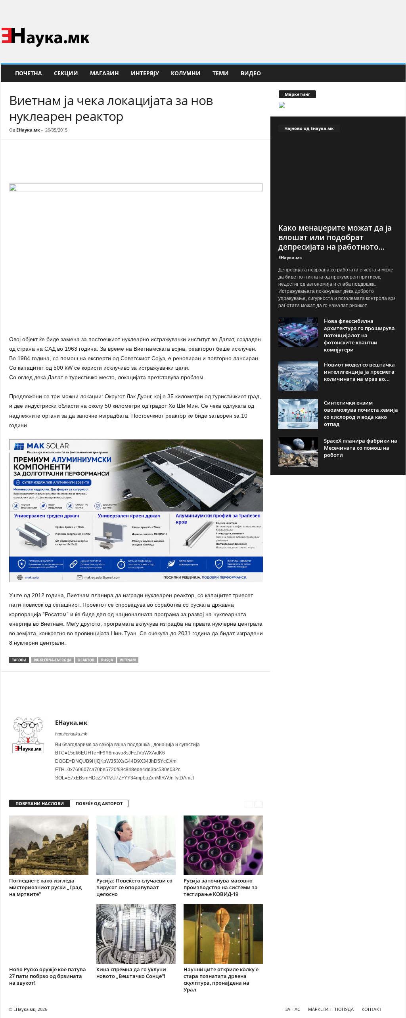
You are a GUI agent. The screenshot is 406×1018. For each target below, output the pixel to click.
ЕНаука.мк (28, 130)
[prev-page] (249, 804)
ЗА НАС (292, 1009)
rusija (107, 660)
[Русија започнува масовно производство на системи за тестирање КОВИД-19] (223, 845)
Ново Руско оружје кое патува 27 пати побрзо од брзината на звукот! (47, 976)
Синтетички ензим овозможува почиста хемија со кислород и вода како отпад (361, 413)
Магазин (104, 73)
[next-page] (259, 804)
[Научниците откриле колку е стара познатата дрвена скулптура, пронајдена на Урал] (223, 934)
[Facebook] (387, 9)
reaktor (86, 660)
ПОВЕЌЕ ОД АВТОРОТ (99, 803)
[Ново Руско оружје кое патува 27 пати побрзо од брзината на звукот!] (48, 934)
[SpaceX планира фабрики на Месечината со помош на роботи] (298, 452)
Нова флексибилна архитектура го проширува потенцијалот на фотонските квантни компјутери (359, 335)
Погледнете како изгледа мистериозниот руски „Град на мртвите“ (45, 887)
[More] (82, 163)
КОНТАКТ (371, 1009)
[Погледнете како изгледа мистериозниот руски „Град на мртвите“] (48, 845)
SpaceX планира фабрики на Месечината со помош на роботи (360, 447)
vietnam (128, 660)
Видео (251, 73)
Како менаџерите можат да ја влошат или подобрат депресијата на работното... (335, 237)
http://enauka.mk (71, 734)
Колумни (186, 73)
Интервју (145, 73)
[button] (393, 73)
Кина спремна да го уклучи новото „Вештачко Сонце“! (131, 973)
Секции (66, 73)
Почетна (28, 73)
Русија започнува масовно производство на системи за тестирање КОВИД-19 (221, 887)
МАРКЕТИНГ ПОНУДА (331, 1009)
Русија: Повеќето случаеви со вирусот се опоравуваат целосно (134, 887)
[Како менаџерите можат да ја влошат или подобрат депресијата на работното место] (338, 179)
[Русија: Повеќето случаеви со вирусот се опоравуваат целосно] (136, 845)
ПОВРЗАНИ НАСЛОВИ (39, 803)
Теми (221, 73)
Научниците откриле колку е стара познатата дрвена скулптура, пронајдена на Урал (221, 979)
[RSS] (399, 9)
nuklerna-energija (52, 660)
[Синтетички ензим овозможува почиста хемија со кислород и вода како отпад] (298, 414)
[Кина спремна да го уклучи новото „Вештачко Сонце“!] (136, 934)
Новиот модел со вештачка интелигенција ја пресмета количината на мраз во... (359, 371)
